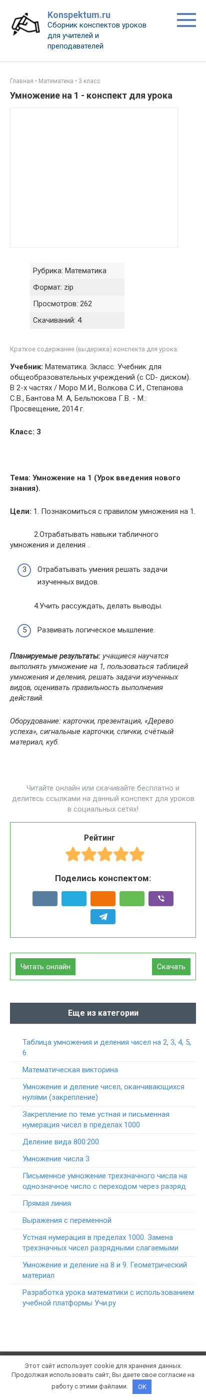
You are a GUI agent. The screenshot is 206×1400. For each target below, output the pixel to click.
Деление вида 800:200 (60, 1141)
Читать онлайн (45, 966)
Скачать (171, 966)
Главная (22, 81)
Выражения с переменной (67, 1220)
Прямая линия (46, 1203)
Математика (56, 81)
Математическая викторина (70, 1069)
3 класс (89, 81)
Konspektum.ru (79, 15)
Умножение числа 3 (56, 1158)
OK (142, 1386)
